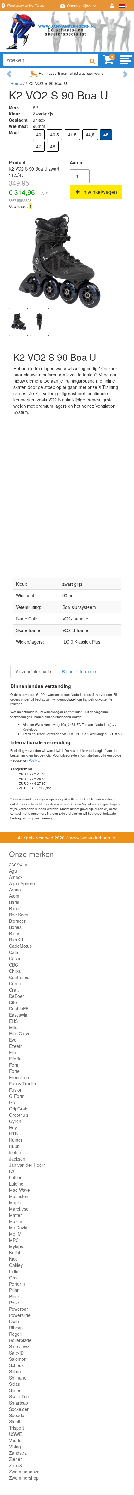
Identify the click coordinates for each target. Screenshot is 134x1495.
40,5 (54, 134)
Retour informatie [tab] (79, 671)
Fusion (15, 1090)
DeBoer (16, 996)
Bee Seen (18, 914)
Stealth (16, 1421)
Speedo (16, 1415)
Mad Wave (19, 1190)
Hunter (15, 1140)
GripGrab (18, 1108)
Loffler (15, 1177)
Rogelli (15, 1334)
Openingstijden (80, 5)
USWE (15, 1434)
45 (105, 134)
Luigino (16, 1184)
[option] (18, 322)
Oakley (16, 1265)
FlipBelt (16, 1058)
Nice (13, 1259)
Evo (13, 1040)
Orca (14, 1277)
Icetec (15, 1152)
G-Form (17, 1096)
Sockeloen (19, 1409)
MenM (15, 1234)
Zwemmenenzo (24, 1471)
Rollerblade (20, 1340)
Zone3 (15, 1465)
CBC (13, 965)
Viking (15, 1446)
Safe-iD (16, 1353)
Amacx (15, 877)
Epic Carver (20, 1033)
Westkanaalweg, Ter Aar (26, 5)
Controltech (20, 977)
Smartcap (18, 1403)
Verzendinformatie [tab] (33, 671)
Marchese (19, 1209)
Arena (15, 889)
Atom (14, 896)
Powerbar (18, 1309)
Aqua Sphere (22, 883)
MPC (14, 1240)
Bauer (15, 908)
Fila (12, 1052)
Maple (15, 1202)
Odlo (13, 1271)
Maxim (15, 1221)
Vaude (15, 1440)
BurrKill (16, 939)
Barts (14, 902)
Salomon (17, 1359)
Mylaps (16, 1246)
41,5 (72, 134)
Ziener (15, 1459)
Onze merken (31, 853)
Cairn (14, 952)
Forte (14, 1071)
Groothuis (18, 1115)
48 (52, 146)
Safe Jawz (19, 1346)
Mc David (18, 1227)
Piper (14, 1296)
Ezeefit (15, 1046)
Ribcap (16, 1327)
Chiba (15, 971)
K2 (11, 1171)
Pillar (14, 1290)
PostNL (34, 760)
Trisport (16, 1428)
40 (38, 134)
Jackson (17, 1159)
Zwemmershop (24, 1478)
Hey (13, 1127)
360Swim (18, 864)
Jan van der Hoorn (27, 1165)
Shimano (17, 1378)
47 (38, 146)
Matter (15, 1215)
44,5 (90, 134)
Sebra (15, 1371)
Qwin (14, 1321)
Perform (17, 1284)
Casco (15, 958)
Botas (14, 933)
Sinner (15, 1390)
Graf (13, 1102)
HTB (13, 1133)
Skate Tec (19, 1396)
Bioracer (17, 921)
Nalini (14, 1252)
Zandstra (18, 1453)
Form (14, 1065)
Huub (14, 1146)
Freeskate (19, 1077)
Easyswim (19, 1015)
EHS (13, 1021)
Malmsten (18, 1196)
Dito (13, 1002)
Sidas (14, 1384)
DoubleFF (19, 1008)
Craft (14, 990)
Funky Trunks (22, 1083)
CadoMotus (20, 946)
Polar (14, 1302)
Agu (13, 871)
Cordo (15, 983)
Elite (13, 1027)
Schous (16, 1365)
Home (16, 83)
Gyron (15, 1121)
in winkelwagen (99, 192)
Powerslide (20, 1315)
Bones (15, 927)
